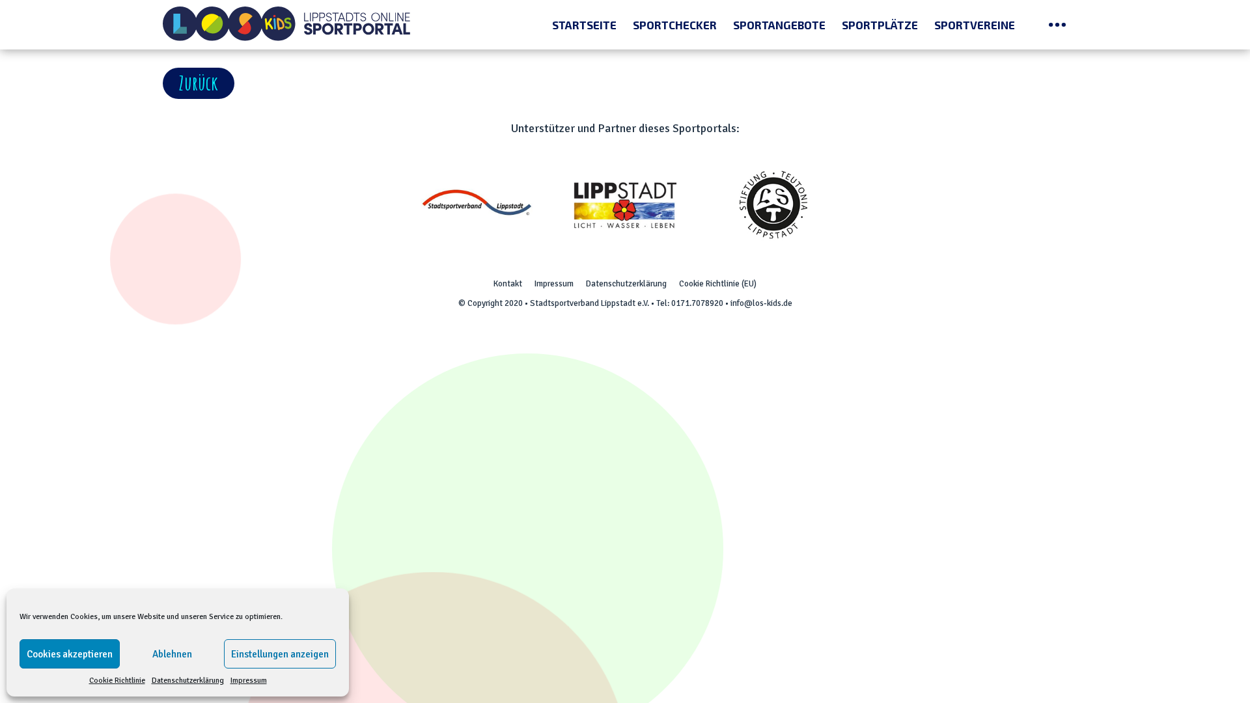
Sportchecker (675, 24)
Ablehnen (172, 654)
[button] (198, 83)
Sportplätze (880, 24)
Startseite (584, 24)
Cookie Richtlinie (117, 680)
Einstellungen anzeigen (280, 654)
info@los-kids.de (761, 303)
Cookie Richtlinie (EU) (718, 284)
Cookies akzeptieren (70, 654)
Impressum (248, 680)
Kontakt (507, 284)
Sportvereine (974, 24)
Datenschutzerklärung (188, 680)
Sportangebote (779, 24)
